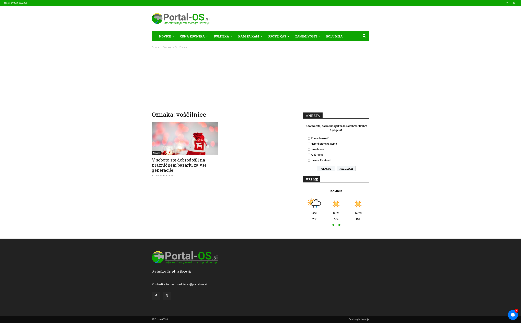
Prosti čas (277, 36)
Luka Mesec (318, 149)
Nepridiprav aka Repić (324, 143)
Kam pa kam (248, 36)
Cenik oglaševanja (358, 319)
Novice (165, 36)
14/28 (358, 216)
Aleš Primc (317, 154)
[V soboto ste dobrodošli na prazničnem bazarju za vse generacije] (185, 138)
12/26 (336, 216)
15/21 (314, 216)
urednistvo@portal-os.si (191, 284)
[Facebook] (507, 3)
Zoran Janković (320, 138)
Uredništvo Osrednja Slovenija (172, 271)
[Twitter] (514, 3)
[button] (364, 36)
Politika (221, 36)
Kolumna (334, 36)
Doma (155, 47)
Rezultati (346, 168)
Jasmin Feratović (321, 160)
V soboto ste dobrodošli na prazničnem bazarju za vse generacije (179, 165)
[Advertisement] (260, 79)
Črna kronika (192, 36)
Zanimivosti (306, 36)
